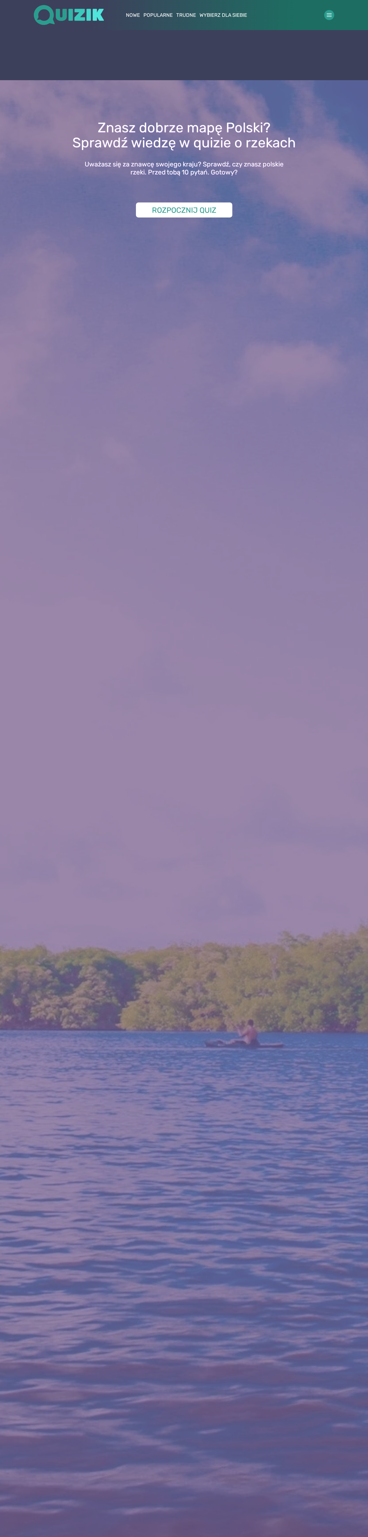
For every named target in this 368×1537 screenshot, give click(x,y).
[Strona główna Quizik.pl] (69, 15)
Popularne (158, 15)
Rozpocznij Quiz (184, 210)
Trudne (186, 15)
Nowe (133, 15)
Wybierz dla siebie (223, 15)
